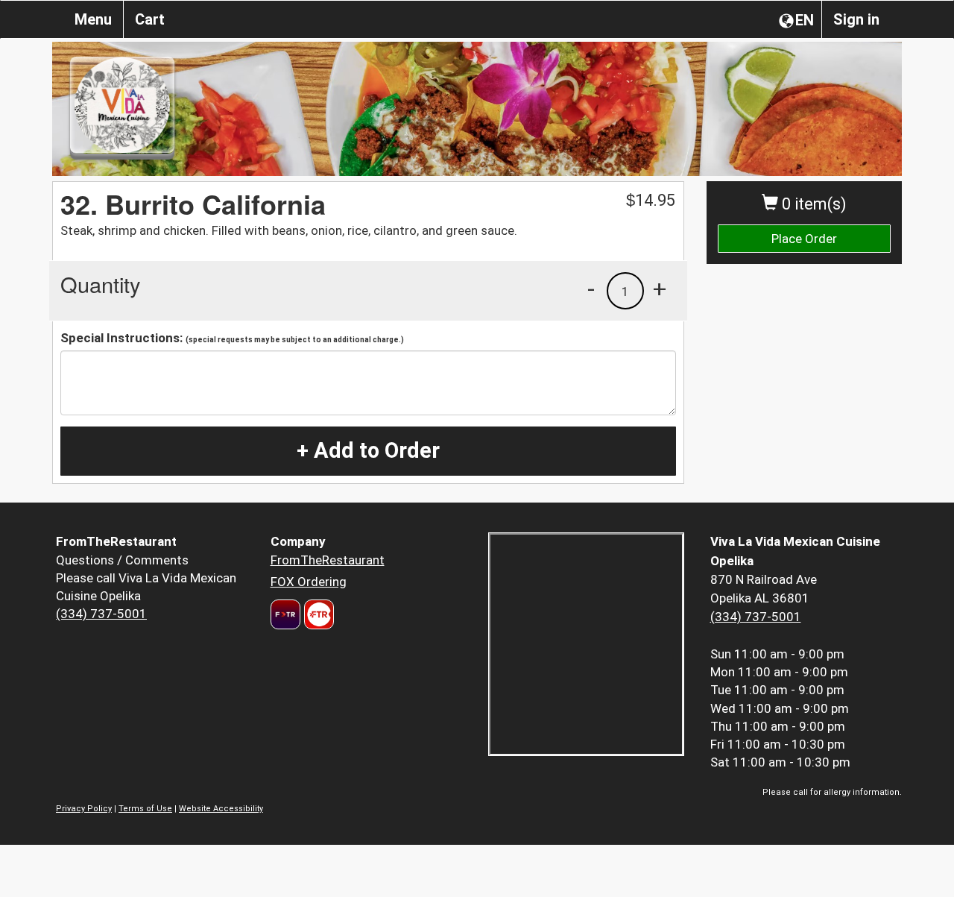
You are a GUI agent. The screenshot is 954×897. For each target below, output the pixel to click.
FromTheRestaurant (328, 560)
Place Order (804, 238)
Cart (150, 19)
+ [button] (659, 288)
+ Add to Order (368, 450)
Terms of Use (145, 808)
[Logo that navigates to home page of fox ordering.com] (317, 614)
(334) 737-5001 (101, 613)
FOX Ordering (309, 581)
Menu (93, 19)
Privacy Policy (84, 808)
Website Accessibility (221, 808)
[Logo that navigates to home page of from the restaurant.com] (285, 614)
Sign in (856, 19)
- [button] (591, 288)
